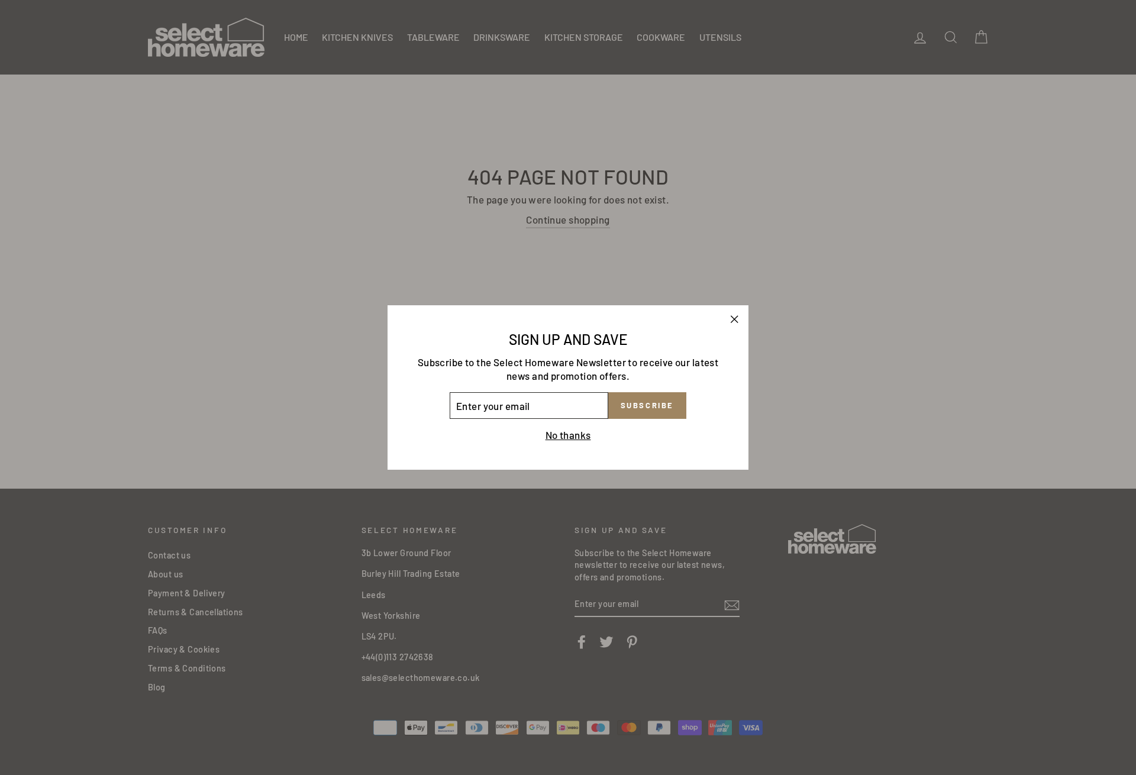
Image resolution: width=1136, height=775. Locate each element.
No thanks (568, 435)
